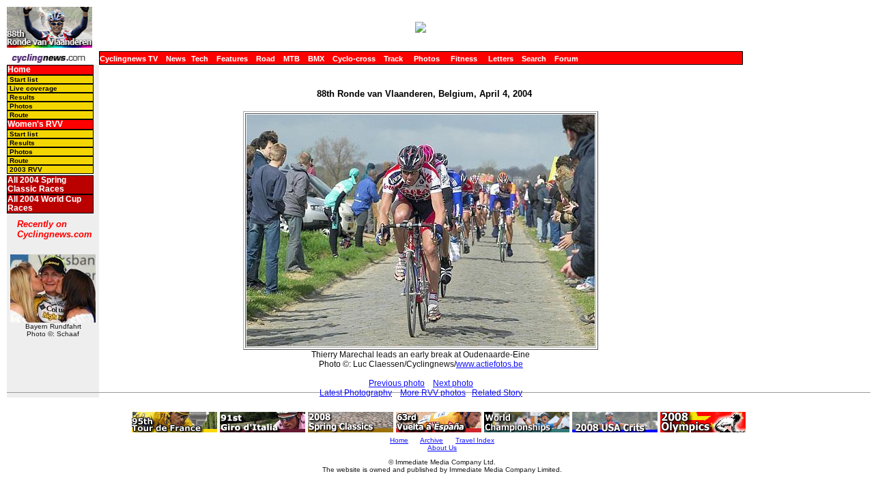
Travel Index (474, 440)
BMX (316, 59)
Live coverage (33, 88)
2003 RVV (26, 169)
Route (19, 115)
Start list (24, 79)
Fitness (464, 59)
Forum (566, 59)
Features (232, 59)
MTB (291, 59)
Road (265, 59)
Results (22, 97)
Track (393, 59)
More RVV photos (433, 393)
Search (534, 59)
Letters (500, 59)
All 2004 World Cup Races (44, 203)
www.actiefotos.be (489, 364)
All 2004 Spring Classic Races (37, 184)
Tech (199, 59)
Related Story (497, 393)
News (176, 59)
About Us (442, 447)
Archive (431, 440)
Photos (427, 59)
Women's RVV (35, 124)
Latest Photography (356, 393)
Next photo (453, 383)
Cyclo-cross (354, 59)
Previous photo (397, 383)
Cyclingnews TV (129, 59)
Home (19, 69)
